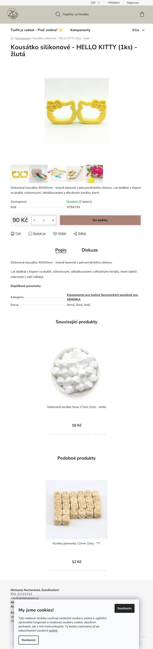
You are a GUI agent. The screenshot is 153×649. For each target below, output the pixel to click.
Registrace (133, 2)
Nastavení (28, 640)
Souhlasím (124, 608)
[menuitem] (36, 30)
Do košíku (100, 220)
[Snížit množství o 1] (34, 220)
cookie (53, 630)
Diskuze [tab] (90, 250)
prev (14, 388)
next (140, 388)
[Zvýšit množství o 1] (53, 220)
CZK (93, 2)
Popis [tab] (61, 250)
